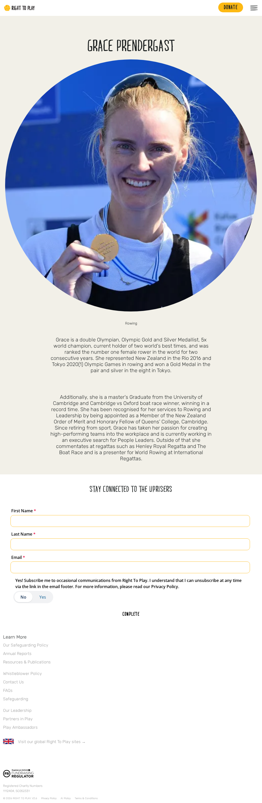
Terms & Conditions (86, 798)
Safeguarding (15, 698)
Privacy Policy (49, 798)
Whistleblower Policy (22, 673)
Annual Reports (17, 653)
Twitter (16, 756)
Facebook (6, 756)
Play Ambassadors (20, 727)
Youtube (49, 756)
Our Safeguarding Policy (25, 645)
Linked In (38, 756)
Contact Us (13, 682)
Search (212, 8)
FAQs (8, 690)
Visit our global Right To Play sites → (52, 741)
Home (19, 8)
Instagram (27, 756)
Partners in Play (18, 718)
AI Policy (66, 798)
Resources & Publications (27, 662)
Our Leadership (17, 710)
